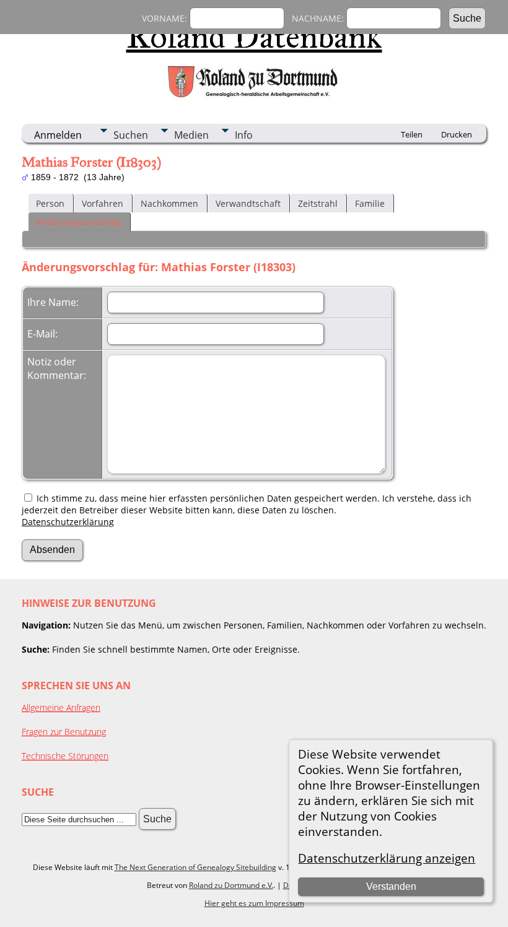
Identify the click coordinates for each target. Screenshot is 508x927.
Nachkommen (169, 203)
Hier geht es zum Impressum (254, 903)
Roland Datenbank (254, 36)
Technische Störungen (65, 756)
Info (244, 135)
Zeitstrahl (318, 203)
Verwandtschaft (248, 203)
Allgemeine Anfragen (61, 707)
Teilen (412, 134)
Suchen (130, 135)
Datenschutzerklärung (68, 522)
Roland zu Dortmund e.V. (231, 885)
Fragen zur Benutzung (64, 732)
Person (50, 203)
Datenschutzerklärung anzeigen (386, 858)
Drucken (456, 134)
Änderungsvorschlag (78, 222)
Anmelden (58, 135)
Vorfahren (102, 203)
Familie (370, 203)
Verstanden (391, 886)
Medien (191, 135)
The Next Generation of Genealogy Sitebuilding (195, 867)
